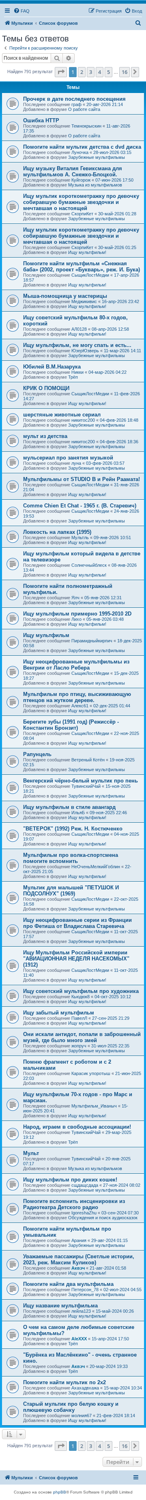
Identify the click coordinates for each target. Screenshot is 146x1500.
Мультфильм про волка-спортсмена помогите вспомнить (70, 858)
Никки (77, 372)
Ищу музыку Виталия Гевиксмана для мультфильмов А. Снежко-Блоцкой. (72, 171)
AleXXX (79, 1338)
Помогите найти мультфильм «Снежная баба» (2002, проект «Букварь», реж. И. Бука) (81, 266)
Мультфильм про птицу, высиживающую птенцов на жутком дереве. (77, 697)
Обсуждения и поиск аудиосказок (102, 1217)
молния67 (81, 1415)
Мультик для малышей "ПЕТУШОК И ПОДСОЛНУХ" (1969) (71, 890)
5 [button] (108, 72)
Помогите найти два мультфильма (68, 1284)
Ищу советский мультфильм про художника (81, 991)
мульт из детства (45, 436)
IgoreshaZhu (84, 1212)
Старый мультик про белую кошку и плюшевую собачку (70, 1407)
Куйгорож (80, 180)
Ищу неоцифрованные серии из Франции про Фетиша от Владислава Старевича (77, 923)
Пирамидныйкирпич (91, 640)
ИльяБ (78, 812)
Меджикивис (84, 301)
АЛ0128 (79, 329)
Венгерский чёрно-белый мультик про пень (80, 781)
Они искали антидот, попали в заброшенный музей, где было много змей (82, 1037)
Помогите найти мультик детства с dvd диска (82, 147)
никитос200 (83, 420)
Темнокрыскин (86, 126)
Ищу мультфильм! (87, 252)
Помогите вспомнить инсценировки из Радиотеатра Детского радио (74, 1204)
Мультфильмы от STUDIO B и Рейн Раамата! (81, 479)
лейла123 (81, 1311)
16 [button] (124, 72)
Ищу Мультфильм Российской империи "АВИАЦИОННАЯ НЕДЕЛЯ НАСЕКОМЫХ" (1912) (76, 958)
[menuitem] (21, 11)
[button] (61, 72)
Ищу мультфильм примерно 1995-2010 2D (77, 614)
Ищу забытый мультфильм (58, 1013)
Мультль (80, 537)
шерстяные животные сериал (62, 415)
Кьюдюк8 (80, 996)
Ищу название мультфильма (60, 1306)
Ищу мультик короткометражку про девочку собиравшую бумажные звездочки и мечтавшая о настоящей (81, 202)
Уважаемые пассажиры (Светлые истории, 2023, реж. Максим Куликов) (78, 1259)
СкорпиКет (82, 213)
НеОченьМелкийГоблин (95, 866)
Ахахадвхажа (85, 1387)
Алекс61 (79, 705)
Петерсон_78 (85, 1289)
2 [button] (81, 72)
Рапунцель (37, 754)
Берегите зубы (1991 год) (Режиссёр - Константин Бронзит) (71, 725)
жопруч (78, 1045)
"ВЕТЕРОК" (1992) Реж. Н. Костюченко (72, 829)
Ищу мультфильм (46, 635)
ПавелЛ (79, 1018)
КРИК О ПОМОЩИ (46, 388)
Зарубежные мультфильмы (96, 157)
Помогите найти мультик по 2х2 (64, 1382)
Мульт (31, 1153)
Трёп (73, 377)
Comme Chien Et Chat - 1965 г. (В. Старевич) (79, 506)
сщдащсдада (84, 1185)
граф (76, 104)
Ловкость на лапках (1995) (57, 532)
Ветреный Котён (88, 759)
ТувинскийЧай (86, 786)
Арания (78, 1240)
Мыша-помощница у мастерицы (65, 296)
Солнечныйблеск (89, 565)
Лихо (76, 619)
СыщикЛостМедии (90, 275)
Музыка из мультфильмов (95, 184)
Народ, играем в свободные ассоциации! (77, 1127)
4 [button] (99, 72)
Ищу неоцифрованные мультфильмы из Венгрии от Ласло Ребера (76, 665)
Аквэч (78, 1268)
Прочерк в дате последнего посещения (74, 99)
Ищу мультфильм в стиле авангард (69, 807)
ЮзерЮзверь (85, 350)
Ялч (75, 597)
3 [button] (90, 72)
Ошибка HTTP (41, 120)
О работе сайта (84, 109)
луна (76, 463)
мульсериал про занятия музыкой (68, 458)
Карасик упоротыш (90, 1073)
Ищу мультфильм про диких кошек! (70, 1180)
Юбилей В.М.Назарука (52, 367)
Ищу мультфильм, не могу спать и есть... (77, 345)
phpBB (59, 1492)
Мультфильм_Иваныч (94, 1105)
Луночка (79, 152)
